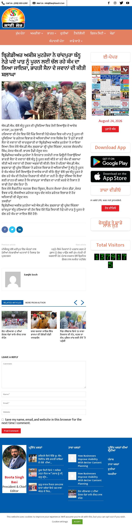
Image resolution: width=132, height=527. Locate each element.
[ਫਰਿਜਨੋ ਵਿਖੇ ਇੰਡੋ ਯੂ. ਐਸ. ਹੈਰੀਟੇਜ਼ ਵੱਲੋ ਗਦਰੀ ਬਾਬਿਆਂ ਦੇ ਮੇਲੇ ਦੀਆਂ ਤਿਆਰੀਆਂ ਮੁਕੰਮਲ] (33, 458)
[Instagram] (115, 3)
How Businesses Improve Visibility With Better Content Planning (90, 461)
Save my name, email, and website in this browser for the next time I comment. (42, 421)
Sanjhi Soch (31, 274)
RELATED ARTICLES (12, 303)
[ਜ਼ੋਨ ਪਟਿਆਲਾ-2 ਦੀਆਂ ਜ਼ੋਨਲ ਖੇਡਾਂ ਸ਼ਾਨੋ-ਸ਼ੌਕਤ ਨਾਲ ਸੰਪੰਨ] (15, 320)
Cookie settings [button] (60, 522)
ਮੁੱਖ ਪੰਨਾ (20, 33)
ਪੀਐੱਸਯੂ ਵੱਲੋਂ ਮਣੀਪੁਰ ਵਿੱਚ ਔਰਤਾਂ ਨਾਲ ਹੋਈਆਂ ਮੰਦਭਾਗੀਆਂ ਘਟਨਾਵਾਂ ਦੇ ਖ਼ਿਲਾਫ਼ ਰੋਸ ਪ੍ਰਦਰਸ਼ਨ (21, 253)
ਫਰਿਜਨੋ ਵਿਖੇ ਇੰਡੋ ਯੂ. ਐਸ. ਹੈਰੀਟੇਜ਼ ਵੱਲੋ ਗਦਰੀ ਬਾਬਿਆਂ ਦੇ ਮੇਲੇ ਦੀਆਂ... (50, 459)
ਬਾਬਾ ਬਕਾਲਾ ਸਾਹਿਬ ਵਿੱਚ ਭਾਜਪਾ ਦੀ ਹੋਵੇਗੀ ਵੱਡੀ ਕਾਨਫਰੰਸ (42, 334)
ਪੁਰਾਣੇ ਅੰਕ (110, 129)
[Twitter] (121, 3)
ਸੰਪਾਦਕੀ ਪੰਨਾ (56, 41)
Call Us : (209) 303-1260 (16, 3)
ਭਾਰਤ (50, 33)
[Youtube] (127, 3)
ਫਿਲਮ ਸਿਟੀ (96, 33)
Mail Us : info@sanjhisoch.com (50, 3)
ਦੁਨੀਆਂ (64, 33)
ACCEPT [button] (77, 521)
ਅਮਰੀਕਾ (35, 33)
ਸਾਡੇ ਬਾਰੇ (75, 41)
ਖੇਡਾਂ (112, 33)
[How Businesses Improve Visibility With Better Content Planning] (72, 458)
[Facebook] (109, 3)
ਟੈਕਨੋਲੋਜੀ (79, 33)
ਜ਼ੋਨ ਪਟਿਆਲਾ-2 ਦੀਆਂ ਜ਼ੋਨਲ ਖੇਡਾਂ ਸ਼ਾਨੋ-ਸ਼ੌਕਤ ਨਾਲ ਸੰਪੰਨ (14, 334)
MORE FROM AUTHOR (35, 303)
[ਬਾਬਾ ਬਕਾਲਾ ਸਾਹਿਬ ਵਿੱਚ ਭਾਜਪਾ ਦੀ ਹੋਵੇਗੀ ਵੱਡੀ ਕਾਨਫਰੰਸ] (44, 320)
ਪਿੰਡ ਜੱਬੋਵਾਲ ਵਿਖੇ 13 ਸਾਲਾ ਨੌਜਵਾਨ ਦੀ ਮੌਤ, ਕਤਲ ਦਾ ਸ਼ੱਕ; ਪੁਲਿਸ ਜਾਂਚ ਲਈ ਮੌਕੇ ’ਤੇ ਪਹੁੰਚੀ (73, 336)
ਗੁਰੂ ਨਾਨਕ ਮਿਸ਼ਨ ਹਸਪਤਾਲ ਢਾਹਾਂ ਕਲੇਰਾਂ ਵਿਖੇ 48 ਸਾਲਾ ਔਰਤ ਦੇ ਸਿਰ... (50, 488)
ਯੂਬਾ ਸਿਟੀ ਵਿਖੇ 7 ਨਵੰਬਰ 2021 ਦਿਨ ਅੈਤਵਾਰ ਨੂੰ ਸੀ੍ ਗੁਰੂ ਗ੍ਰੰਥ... (50, 473)
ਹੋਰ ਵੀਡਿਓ (110, 208)
